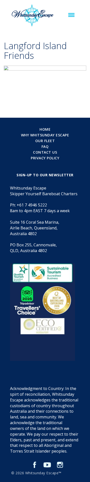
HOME (45, 129)
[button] (71, 15)
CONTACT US (45, 152)
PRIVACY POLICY (45, 158)
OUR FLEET (45, 140)
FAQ (45, 146)
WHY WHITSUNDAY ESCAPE (45, 135)
